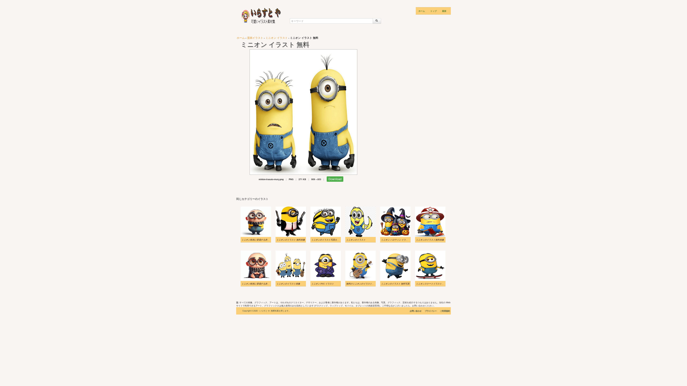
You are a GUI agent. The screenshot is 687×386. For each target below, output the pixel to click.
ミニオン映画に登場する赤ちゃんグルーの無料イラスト (268, 283)
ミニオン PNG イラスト (322, 283)
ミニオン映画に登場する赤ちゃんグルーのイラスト (266, 239)
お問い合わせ (416, 311)
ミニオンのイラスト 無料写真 (395, 283)
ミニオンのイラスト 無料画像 (290, 239)
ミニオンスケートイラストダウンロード (435, 283)
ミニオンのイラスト (356, 239)
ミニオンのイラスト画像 (288, 283)
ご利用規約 (445, 311)
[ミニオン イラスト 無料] (303, 111)
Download (335, 179)
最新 (444, 10)
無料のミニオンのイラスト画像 (361, 283)
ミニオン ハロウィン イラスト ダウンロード (402, 239)
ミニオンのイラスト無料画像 (430, 239)
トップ (433, 10)
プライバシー (431, 311)
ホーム (421, 10)
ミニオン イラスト (276, 37)
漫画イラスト (255, 37)
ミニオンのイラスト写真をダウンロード (330, 239)
